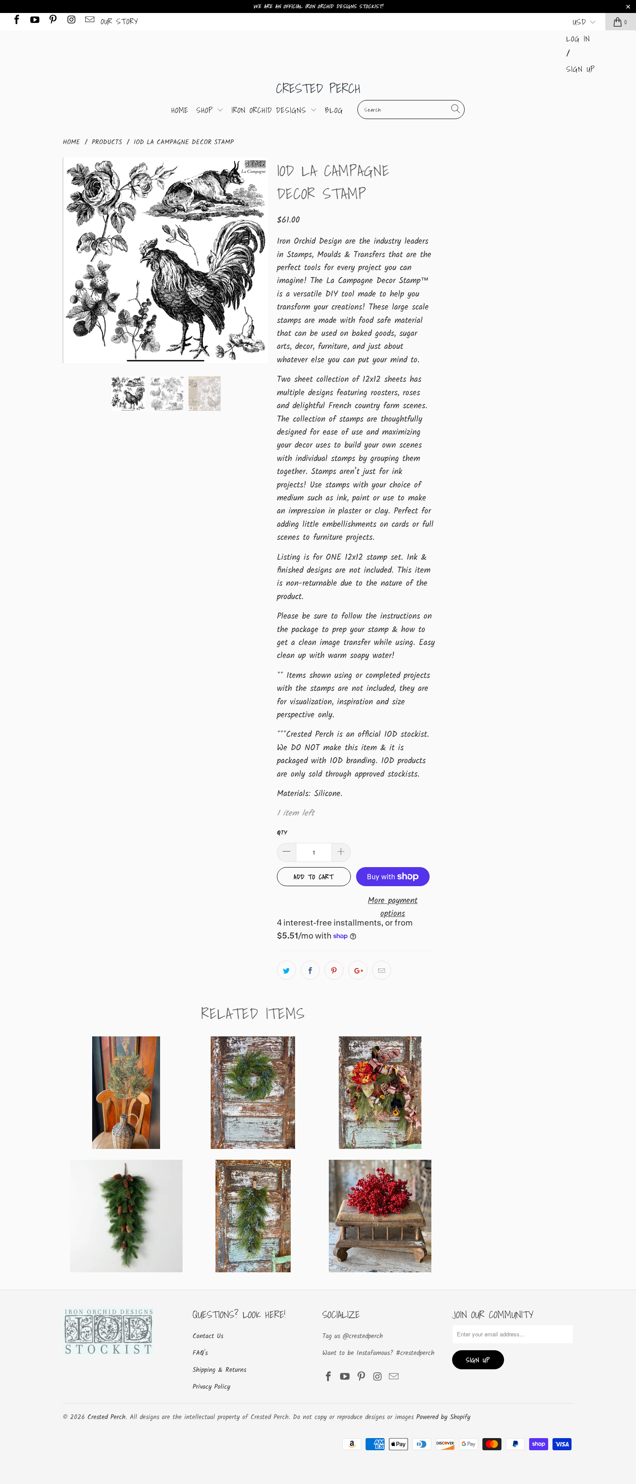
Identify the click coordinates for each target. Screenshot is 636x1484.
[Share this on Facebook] (310, 970)
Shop (206, 110)
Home (180, 110)
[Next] (257, 260)
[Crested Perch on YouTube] (34, 21)
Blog (334, 110)
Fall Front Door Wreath (380, 1092)
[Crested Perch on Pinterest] (52, 21)
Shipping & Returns (219, 1370)
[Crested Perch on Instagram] (70, 21)
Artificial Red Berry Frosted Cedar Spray (126, 1092)
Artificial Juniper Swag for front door (253, 1216)
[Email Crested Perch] (89, 21)
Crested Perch (318, 88)
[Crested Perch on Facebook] (16, 21)
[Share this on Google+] (357, 970)
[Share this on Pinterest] (334, 970)
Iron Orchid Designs (270, 110)
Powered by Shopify (443, 1417)
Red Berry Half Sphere (380, 1216)
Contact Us (208, 1336)
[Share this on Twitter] (286, 970)
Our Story (119, 21)
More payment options (393, 907)
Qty (282, 833)
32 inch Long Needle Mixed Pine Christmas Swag (126, 1216)
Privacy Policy (211, 1387)
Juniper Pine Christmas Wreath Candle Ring (253, 1092)
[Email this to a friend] (381, 970)
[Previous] (73, 260)
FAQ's (200, 1353)
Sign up (580, 69)
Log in (578, 38)
